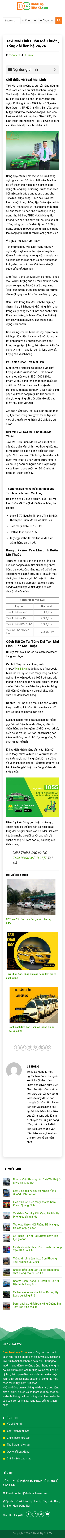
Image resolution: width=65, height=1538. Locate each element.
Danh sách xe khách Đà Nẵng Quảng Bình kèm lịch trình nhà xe (37, 1305)
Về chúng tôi (14, 1423)
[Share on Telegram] (48, 1048)
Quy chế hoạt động (18, 1451)
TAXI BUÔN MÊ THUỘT (29, 858)
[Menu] (5, 6)
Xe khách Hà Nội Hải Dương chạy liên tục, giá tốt (35, 1237)
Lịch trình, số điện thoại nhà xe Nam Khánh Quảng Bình (34, 1203)
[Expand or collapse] (55, 69)
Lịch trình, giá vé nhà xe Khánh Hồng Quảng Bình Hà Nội (34, 1192)
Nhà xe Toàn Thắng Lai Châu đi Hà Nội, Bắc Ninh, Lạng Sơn (36, 1282)
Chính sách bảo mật (19, 1458)
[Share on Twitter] (23, 1048)
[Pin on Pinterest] (35, 1048)
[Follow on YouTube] (47, 1514)
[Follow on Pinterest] (41, 1514)
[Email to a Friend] (29, 1048)
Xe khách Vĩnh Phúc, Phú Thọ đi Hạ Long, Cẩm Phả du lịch (37, 1249)
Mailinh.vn (21, 668)
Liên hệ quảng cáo (18, 1430)
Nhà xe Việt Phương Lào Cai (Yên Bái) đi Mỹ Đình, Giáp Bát (37, 1181)
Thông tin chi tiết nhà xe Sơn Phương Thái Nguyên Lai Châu (35, 1260)
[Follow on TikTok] (35, 1514)
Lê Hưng (28, 55)
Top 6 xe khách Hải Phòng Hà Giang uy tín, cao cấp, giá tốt (36, 1226)
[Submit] (58, 20)
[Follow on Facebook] (29, 1514)
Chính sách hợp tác (18, 1437)
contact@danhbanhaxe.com (30, 1493)
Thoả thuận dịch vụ (18, 1444)
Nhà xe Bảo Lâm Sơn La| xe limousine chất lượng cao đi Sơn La (36, 1271)
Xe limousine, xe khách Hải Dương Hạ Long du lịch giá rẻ (35, 1294)
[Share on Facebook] (17, 1048)
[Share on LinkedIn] (42, 1048)
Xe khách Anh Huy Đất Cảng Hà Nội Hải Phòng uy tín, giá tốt (36, 1215)
